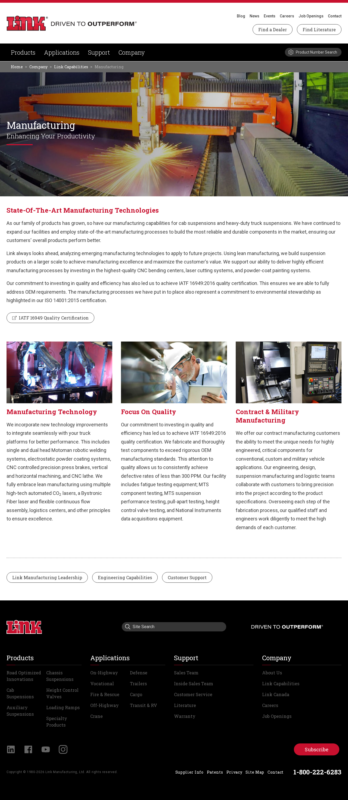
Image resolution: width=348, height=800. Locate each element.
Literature (185, 705)
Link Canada (275, 694)
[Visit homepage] (24, 626)
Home (17, 66)
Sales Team (186, 672)
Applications (61, 52)
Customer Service (193, 694)
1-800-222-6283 (317, 772)
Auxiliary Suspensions (20, 711)
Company (38, 66)
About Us (272, 672)
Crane (96, 716)
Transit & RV (143, 705)
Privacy (234, 772)
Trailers (138, 683)
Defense (138, 672)
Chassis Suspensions (59, 676)
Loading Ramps (63, 707)
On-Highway (104, 672)
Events (269, 16)
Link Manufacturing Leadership (47, 577)
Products (23, 52)
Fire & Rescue (104, 694)
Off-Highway (104, 705)
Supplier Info (189, 772)
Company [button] (132, 52)
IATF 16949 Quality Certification (53, 318)
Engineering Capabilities (125, 577)
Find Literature (319, 29)
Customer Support (187, 577)
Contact (334, 16)
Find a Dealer (272, 29)
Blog (241, 16)
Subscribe (316, 749)
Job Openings (311, 16)
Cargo (136, 694)
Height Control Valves (62, 693)
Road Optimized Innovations (24, 676)
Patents (215, 772)
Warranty (184, 716)
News (254, 16)
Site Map (255, 772)
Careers (287, 16)
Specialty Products (56, 721)
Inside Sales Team (193, 683)
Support (186, 657)
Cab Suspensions (20, 693)
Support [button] (99, 52)
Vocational (102, 683)
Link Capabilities (71, 66)
